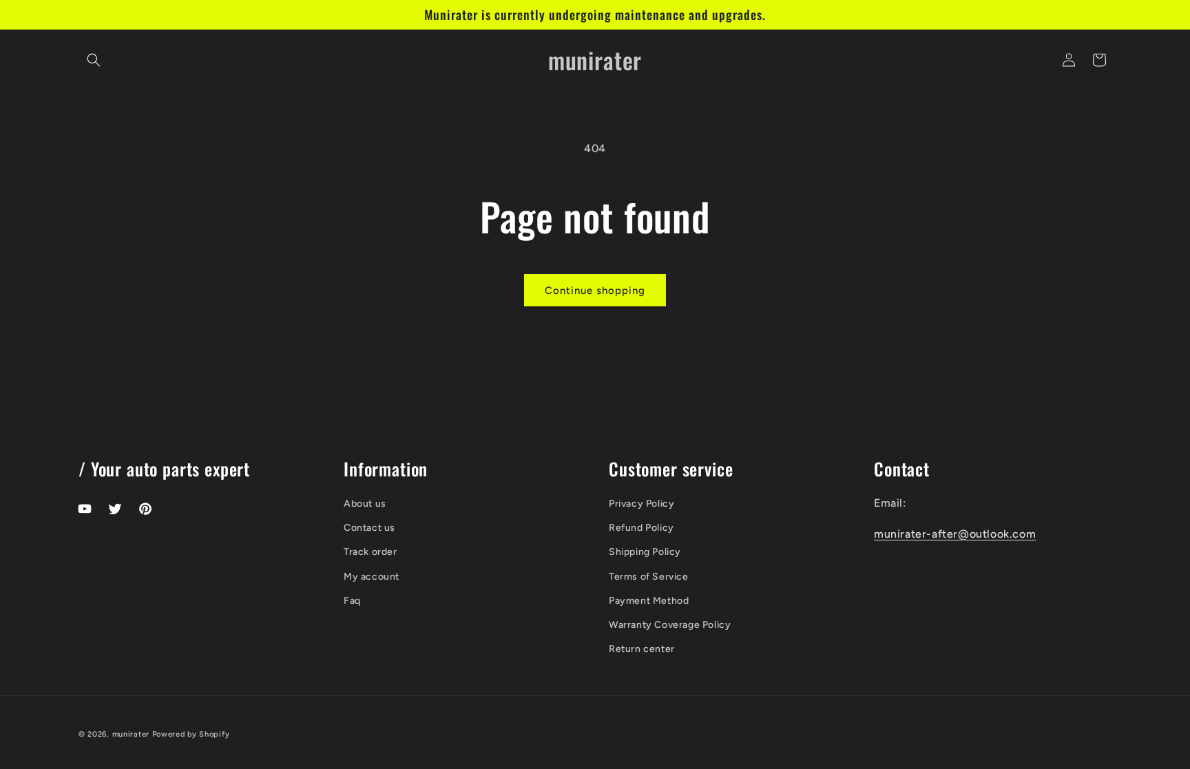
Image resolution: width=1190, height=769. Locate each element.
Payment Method (649, 601)
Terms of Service (649, 576)
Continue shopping (595, 290)
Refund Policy (641, 528)
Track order (370, 552)
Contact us (369, 528)
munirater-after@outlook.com (955, 533)
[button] (94, 60)
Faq (352, 601)
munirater (130, 734)
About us (365, 503)
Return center (642, 649)
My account (371, 576)
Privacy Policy (641, 503)
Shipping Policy (645, 552)
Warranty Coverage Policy (670, 625)
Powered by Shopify (191, 734)
